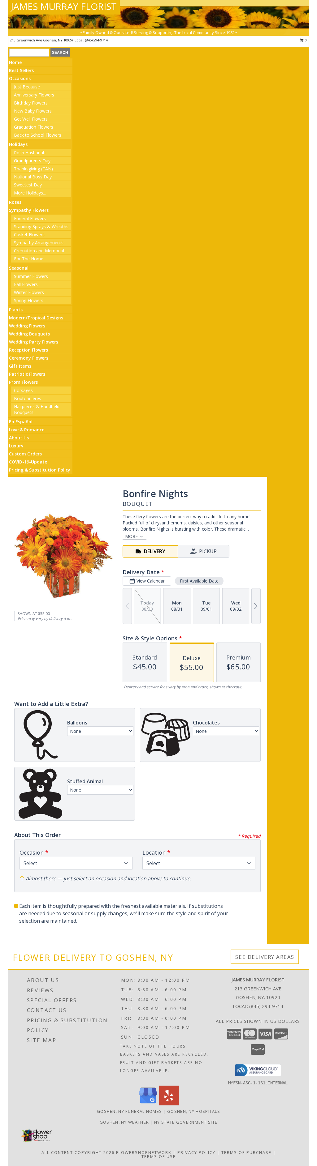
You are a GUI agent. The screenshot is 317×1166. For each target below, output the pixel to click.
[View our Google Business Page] (148, 1104)
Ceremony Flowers (28, 358)
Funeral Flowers (30, 218)
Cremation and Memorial (39, 251)
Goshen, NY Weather (124, 1122)
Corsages (23, 390)
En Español (21, 422)
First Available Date (199, 581)
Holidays (18, 144)
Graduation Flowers (33, 127)
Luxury (16, 446)
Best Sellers (21, 70)
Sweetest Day (28, 185)
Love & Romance (26, 430)
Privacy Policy (196, 1152)
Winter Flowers (29, 292)
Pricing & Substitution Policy (39, 470)
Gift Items (20, 366)
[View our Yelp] (169, 1104)
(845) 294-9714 (96, 40)
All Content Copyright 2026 (78, 1152)
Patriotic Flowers (27, 374)
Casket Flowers (29, 234)
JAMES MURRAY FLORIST (64, 6)
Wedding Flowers (27, 326)
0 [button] (305, 40)
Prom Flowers (23, 382)
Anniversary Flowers (34, 95)
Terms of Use (158, 1156)
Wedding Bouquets (29, 334)
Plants (16, 310)
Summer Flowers (31, 276)
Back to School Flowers (37, 135)
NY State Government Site (185, 1122)
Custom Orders (25, 454)
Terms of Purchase (246, 1152)
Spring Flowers (28, 300)
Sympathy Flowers (29, 210)
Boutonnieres (27, 398)
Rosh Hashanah (30, 153)
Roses (15, 202)
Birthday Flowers (31, 103)
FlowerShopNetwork (144, 1152)
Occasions (20, 78)
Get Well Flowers (31, 119)
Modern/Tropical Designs (36, 318)
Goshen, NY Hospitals (193, 1111)
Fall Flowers (26, 284)
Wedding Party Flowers (33, 342)
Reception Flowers (28, 350)
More (131, 536)
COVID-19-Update (28, 462)
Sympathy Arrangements (38, 243)
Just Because (27, 87)
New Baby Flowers (33, 111)
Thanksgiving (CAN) (33, 169)
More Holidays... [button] (30, 193)
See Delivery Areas (264, 956)
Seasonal (18, 268)
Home (15, 62)
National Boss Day (33, 177)
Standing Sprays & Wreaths (41, 226)
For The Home (28, 259)
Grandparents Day (32, 161)
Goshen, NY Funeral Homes (129, 1111)
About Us (19, 438)
